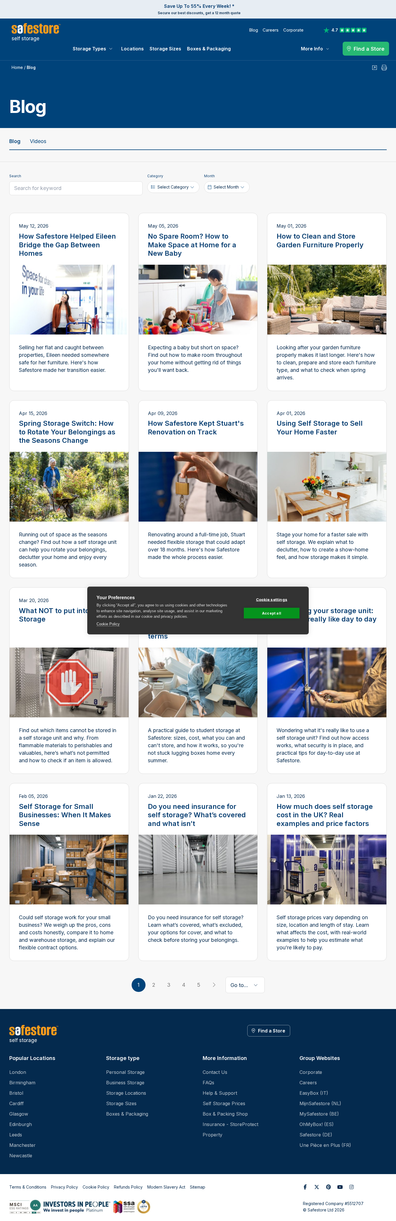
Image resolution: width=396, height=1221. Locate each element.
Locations (132, 49)
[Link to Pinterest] (328, 1187)
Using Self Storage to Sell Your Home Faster (320, 427)
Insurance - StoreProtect (230, 1124)
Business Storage (125, 1082)
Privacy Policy (64, 1187)
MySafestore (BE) (319, 1114)
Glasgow (18, 1114)
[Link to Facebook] (305, 1187)
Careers (271, 30)
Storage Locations (126, 1093)
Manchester (22, 1145)
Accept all (271, 613)
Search (15, 176)
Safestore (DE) (315, 1135)
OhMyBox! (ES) (316, 1124)
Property (212, 1135)
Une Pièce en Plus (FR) (325, 1145)
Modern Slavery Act (166, 1187)
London (17, 1072)
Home (17, 67)
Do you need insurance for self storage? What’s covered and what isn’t (197, 815)
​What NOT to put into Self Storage (62, 615)
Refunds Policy (128, 1187)
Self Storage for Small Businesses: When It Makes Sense (65, 815)
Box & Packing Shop (225, 1114)
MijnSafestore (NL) (320, 1103)
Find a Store (271, 1031)
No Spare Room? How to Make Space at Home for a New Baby (192, 244)
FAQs (208, 1082)
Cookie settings (271, 599)
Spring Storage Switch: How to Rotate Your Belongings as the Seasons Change (67, 432)
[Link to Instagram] (351, 1187)
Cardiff (16, 1103)
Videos (38, 141)
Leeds (15, 1135)
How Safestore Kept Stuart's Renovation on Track (196, 427)
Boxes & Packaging (209, 49)
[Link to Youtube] (340, 1187)
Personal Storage (125, 1072)
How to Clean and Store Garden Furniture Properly (320, 240)
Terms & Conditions (27, 1187)
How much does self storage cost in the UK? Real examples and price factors (325, 815)
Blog (253, 30)
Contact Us (215, 1072)
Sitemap (197, 1187)
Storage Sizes (165, 49)
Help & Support (220, 1093)
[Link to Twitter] (317, 1187)
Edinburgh (20, 1124)
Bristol (16, 1093)
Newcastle (20, 1155)
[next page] (214, 985)
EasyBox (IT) (313, 1093)
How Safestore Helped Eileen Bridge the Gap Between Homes (67, 244)
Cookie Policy (108, 624)
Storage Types (89, 49)
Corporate (293, 30)
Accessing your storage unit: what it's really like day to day (327, 615)
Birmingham (22, 1082)
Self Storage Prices (224, 1103)
